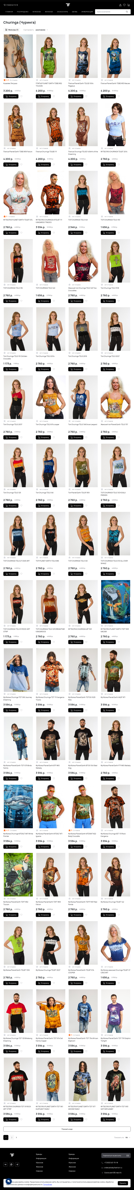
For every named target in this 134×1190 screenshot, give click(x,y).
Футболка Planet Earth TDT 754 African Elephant (83, 1039)
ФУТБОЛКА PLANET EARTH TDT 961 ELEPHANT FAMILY (49, 1107)
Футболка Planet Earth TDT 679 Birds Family (17, 766)
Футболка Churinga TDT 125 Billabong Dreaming (17, 1039)
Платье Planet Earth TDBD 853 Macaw (115, 83)
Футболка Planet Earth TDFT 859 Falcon (48, 903)
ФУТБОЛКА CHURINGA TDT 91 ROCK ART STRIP (17, 1107)
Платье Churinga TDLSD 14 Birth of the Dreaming (83, 152)
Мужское (37, 12)
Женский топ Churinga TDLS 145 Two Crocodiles (82, 289)
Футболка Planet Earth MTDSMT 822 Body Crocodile (82, 835)
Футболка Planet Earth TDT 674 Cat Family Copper (49, 1039)
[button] (11, 30)
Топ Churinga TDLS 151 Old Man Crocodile (15, 357)
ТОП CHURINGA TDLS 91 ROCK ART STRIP (16, 630)
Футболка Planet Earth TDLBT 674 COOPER (81, 971)
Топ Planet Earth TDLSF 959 (79, 492)
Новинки (39, 1171)
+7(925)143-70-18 (12, 5)
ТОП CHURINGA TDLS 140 (45, 288)
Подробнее (47, 1184)
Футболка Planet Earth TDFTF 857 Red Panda (82, 903)
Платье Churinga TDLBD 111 (46, 151)
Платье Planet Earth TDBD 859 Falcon (17, 151)
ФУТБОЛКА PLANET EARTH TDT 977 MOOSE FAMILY (81, 1107)
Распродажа (22, 12)
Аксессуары (62, 12)
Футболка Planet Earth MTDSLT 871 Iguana (49, 835)
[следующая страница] (16, 1137)
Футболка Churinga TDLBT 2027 (48, 970)
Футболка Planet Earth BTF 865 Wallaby (48, 766)
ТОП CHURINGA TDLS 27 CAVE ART (16, 561)
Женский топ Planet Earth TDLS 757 (114, 424)
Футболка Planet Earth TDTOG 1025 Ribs (81, 698)
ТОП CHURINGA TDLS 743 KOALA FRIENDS (113, 493)
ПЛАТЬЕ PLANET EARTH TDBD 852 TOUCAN (49, 84)
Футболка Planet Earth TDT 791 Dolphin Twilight (116, 1039)
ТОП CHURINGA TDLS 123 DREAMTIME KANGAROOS (50, 630)
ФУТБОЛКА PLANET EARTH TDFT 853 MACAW (115, 630)
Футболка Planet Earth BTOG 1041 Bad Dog (82, 766)
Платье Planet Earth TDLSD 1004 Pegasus (80, 84)
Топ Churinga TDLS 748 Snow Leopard (82, 424)
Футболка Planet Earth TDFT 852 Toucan (15, 903)
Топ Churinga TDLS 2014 (45, 356)
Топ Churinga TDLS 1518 (110, 288)
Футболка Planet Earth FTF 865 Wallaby (116, 765)
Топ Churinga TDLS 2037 (12, 424)
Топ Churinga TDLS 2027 (110, 356)
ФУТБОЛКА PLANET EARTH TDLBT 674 (17, 220)
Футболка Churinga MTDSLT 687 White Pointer (18, 835)
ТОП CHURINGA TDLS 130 (110, 220)
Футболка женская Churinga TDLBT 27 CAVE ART (115, 971)
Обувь (74, 12)
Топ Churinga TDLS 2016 (77, 356)
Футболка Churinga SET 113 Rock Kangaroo (113, 835)
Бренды (39, 1154)
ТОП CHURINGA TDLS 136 (13, 288)
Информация (87, 12)
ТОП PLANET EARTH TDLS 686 (47, 561)
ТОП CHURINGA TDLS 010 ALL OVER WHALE (114, 562)
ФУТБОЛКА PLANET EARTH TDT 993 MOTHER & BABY (114, 1107)
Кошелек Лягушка (10, 83)
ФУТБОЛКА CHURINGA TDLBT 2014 (114, 151)
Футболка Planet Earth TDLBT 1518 (16, 970)
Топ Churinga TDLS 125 (12, 492)
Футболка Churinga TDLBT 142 (112, 902)
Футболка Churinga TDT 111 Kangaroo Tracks (50, 698)
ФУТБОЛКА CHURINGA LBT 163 (80, 629)
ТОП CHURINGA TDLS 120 (78, 561)
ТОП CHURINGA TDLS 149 (78, 220)
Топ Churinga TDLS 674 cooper (47, 424)
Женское (49, 12)
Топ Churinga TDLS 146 (44, 492)
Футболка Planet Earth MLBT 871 (113, 697)
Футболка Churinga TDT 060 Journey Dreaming (17, 698)
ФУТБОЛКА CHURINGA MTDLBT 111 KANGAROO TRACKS (49, 221)
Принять (123, 1183)
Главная (9, 12)
